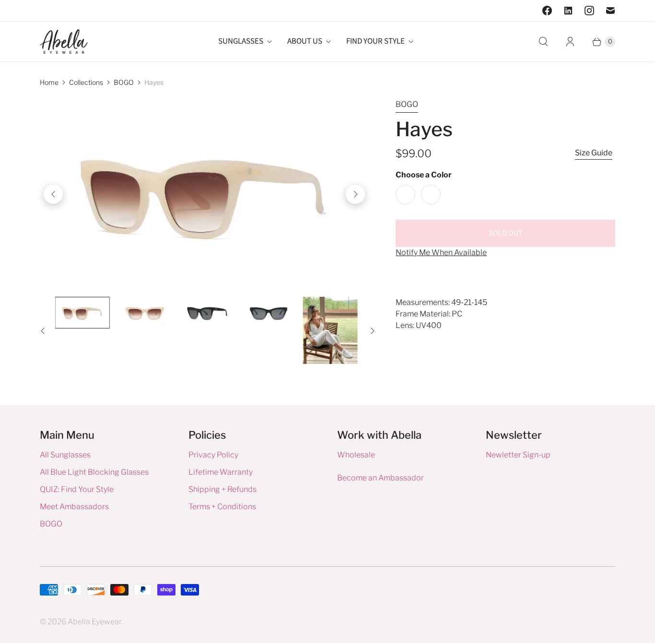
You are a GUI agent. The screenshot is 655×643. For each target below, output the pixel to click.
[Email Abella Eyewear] (610, 10)
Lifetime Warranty (220, 472)
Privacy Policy (213, 454)
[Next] (355, 194)
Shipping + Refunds (222, 489)
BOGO (124, 82)
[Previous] (53, 194)
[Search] (543, 41)
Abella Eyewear (94, 621)
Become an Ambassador (380, 477)
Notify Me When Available (441, 252)
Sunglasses (240, 41)
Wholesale (356, 454)
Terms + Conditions (222, 506)
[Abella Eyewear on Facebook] (547, 10)
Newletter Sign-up (518, 454)
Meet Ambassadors (74, 506)
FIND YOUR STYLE (375, 41)
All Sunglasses (65, 454)
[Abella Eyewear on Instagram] (589, 10)
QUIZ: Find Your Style (77, 489)
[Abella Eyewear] (64, 41)
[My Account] (570, 41)
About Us (304, 41)
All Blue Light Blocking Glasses (94, 472)
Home (49, 82)
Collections (86, 82)
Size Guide (593, 152)
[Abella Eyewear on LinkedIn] (568, 10)
